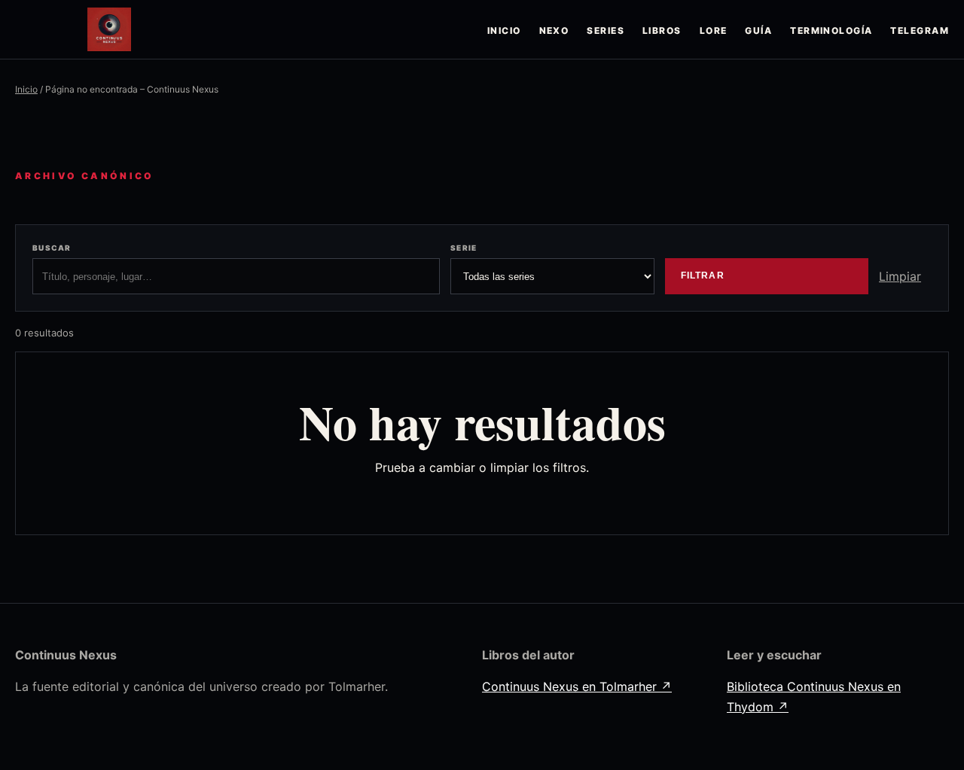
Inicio (504, 30)
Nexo (554, 30)
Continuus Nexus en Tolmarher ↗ (577, 686)
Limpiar (900, 276)
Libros (662, 30)
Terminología (831, 30)
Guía (758, 30)
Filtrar (703, 275)
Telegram (919, 30)
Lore (714, 30)
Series (605, 30)
